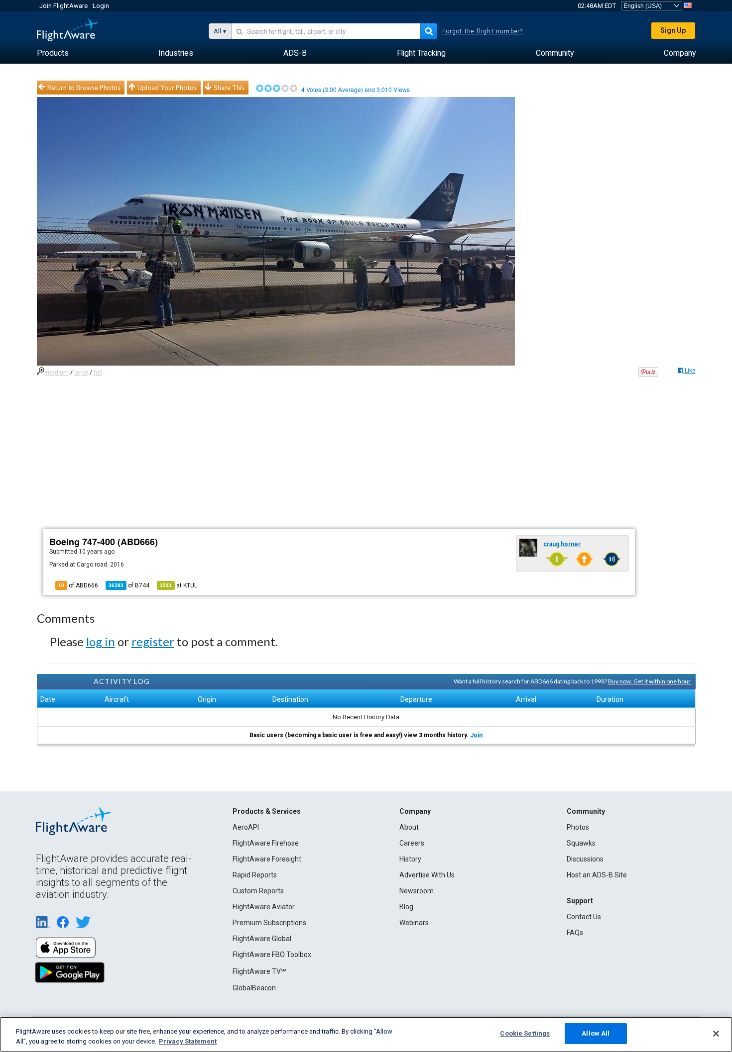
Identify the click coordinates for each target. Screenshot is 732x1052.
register (152, 641)
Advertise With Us (427, 875)
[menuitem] (52, 53)
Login (101, 5)
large (81, 372)
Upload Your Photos (167, 88)
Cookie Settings (525, 1033)
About (409, 827)
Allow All (596, 1033)
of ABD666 (78, 585)
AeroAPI (246, 827)
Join (476, 735)
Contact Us (584, 917)
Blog (406, 907)
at (178, 585)
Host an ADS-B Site (597, 875)
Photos (578, 827)
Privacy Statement (188, 1041)
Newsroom (416, 891)
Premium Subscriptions (269, 923)
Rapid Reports (255, 875)
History (410, 859)
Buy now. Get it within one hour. (650, 681)
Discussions (585, 859)
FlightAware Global (262, 939)
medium (57, 372)
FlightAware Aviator (264, 907)
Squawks (581, 843)
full (98, 372)
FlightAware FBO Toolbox (272, 954)
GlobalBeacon (254, 988)
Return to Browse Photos (84, 88)
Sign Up (673, 30)
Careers (411, 843)
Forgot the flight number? (482, 31)
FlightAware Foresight (267, 859)
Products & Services (267, 811)
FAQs (575, 933)
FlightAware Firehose (266, 843)
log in (100, 641)
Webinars (414, 923)
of (129, 585)
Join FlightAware (63, 5)
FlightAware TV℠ (259, 971)
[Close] (716, 1034)
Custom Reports (258, 891)
